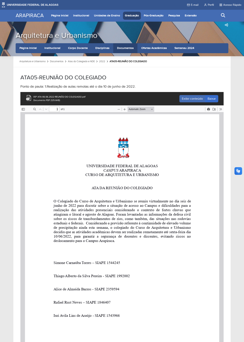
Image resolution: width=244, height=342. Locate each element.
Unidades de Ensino (107, 15)
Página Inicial (59, 15)
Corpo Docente (78, 48)
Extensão (191, 15)
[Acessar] (226, 25)
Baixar (212, 99)
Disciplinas (102, 48)
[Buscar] (223, 15)
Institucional (81, 15)
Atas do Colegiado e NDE (81, 61)
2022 (102, 61)
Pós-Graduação (154, 15)
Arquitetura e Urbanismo (56, 35)
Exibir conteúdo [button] (192, 99)
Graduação (132, 15)
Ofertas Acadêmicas (154, 48)
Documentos (125, 48)
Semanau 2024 (184, 48)
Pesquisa (174, 15)
